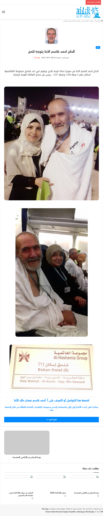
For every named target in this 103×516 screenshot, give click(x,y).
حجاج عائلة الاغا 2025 (58, 493)
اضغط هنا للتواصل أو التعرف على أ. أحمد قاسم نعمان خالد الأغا (51, 400)
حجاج (91, 21)
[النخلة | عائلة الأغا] (88, 12)
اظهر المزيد (52, 419)
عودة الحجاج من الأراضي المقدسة (86, 493)
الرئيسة (98, 21)
